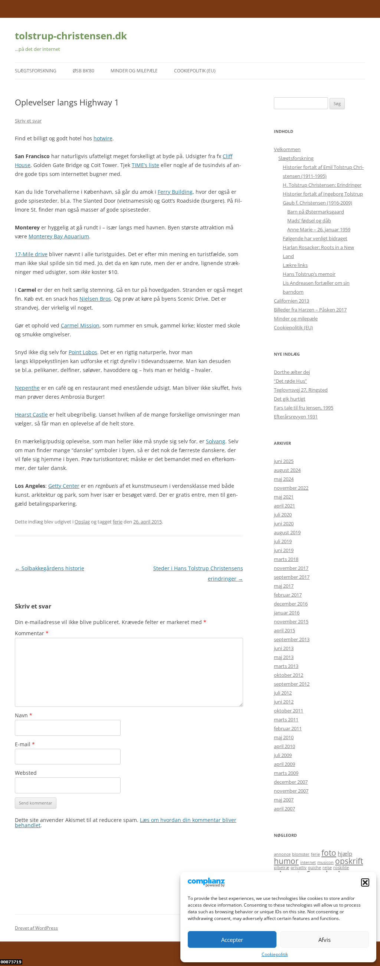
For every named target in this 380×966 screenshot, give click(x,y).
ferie (117, 521)
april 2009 (284, 764)
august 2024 (287, 470)
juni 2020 (284, 523)
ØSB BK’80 (83, 71)
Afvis (324, 939)
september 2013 (291, 639)
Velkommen (287, 149)
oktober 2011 (288, 710)
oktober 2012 (288, 675)
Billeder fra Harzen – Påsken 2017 (310, 309)
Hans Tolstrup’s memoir (309, 274)
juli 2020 (283, 514)
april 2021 (284, 505)
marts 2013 (286, 666)
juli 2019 (283, 541)
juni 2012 (284, 701)
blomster (300, 854)
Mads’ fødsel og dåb (309, 220)
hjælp (345, 853)
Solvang (215, 441)
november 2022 (291, 487)
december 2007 (291, 782)
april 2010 (284, 746)
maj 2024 (284, 479)
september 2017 (291, 577)
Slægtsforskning (35, 71)
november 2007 (291, 790)
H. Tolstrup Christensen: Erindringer (322, 185)
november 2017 (291, 568)
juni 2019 (284, 550)
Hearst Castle (31, 414)
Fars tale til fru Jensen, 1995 (303, 407)
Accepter (232, 939)
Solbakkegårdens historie (49, 568)
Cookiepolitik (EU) (195, 71)
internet (308, 862)
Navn (23, 715)
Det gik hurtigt (289, 398)
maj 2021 (284, 496)
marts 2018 (286, 559)
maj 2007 (284, 799)
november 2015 (291, 621)
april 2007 (284, 808)
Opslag (82, 521)
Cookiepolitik (275, 954)
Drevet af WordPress (36, 928)
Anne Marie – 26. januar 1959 (318, 229)
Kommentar (32, 633)
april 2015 (284, 630)
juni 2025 (284, 461)
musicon (325, 862)
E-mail (25, 744)
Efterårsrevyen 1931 (296, 416)
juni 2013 (284, 648)
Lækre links (295, 265)
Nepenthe (27, 387)
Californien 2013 (291, 300)
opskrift (349, 860)
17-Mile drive (31, 254)
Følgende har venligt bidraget (315, 238)
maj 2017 (284, 585)
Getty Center (63, 485)
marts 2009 (286, 773)
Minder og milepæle (134, 71)
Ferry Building (175, 191)
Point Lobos (83, 352)
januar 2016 (286, 612)
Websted (26, 772)
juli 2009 (283, 755)
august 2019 (287, 532)
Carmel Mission (80, 325)
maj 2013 (284, 657)
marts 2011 (286, 719)
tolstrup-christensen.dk (71, 35)
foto (328, 852)
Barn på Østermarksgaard (315, 211)
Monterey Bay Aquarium (59, 236)
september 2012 (291, 684)
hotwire (103, 138)
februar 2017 (288, 594)
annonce (282, 854)
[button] (365, 882)
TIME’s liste (145, 165)
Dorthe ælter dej (292, 372)
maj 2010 (284, 737)
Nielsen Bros (95, 298)
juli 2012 (283, 692)
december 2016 (291, 603)
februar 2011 (288, 728)
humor (286, 860)
